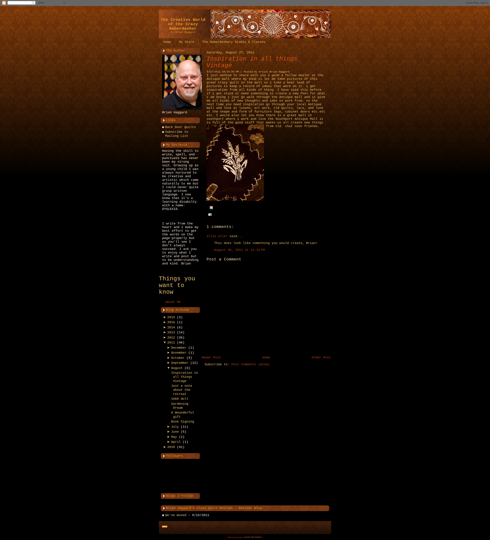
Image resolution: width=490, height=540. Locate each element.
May (174, 437)
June (175, 432)
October (178, 358)
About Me (173, 302)
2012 (171, 337)
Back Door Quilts (180, 127)
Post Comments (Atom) (250, 364)
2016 (171, 322)
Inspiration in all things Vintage (184, 377)
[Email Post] (209, 214)
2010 (171, 447)
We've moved (175, 515)
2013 (171, 332)
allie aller (217, 236)
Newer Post (211, 357)
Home (266, 357)
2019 (171, 317)
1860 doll (179, 399)
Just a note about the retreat (181, 390)
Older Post (321, 357)
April (176, 442)
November (178, 353)
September (179, 363)
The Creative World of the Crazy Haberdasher (183, 24)
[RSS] (164, 527)
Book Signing (182, 421)
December (178, 348)
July (175, 427)
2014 (171, 327)
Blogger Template (235, 537)
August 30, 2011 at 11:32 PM (239, 250)
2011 (171, 342)
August (177, 368)
